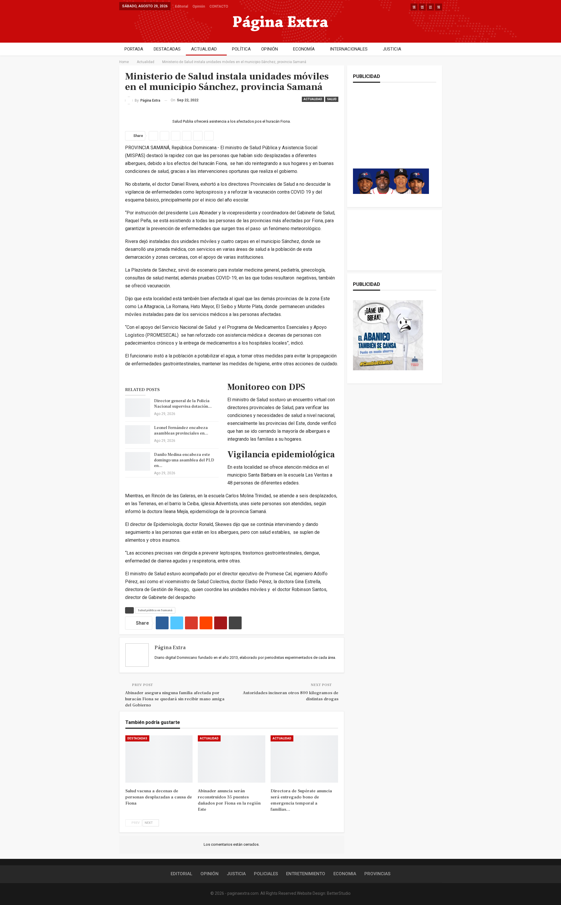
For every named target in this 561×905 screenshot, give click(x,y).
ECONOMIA (344, 873)
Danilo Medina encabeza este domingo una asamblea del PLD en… (184, 460)
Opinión (199, 6)
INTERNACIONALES (349, 49)
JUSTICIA (392, 49)
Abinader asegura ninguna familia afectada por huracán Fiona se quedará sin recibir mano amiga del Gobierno (174, 699)
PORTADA (133, 49)
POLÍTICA (241, 49)
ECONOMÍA (304, 49)
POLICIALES (266, 873)
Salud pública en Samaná (155, 610)
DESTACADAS (167, 49)
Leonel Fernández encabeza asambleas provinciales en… (181, 430)
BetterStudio (339, 893)
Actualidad (313, 99)
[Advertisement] (391, 131)
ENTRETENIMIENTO (305, 873)
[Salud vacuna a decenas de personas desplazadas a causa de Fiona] (159, 759)
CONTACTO (218, 6)
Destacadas (137, 738)
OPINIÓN (269, 49)
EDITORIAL (181, 873)
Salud (332, 99)
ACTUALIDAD (204, 49)
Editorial (181, 6)
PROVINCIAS (377, 873)
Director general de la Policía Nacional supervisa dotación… (183, 403)
